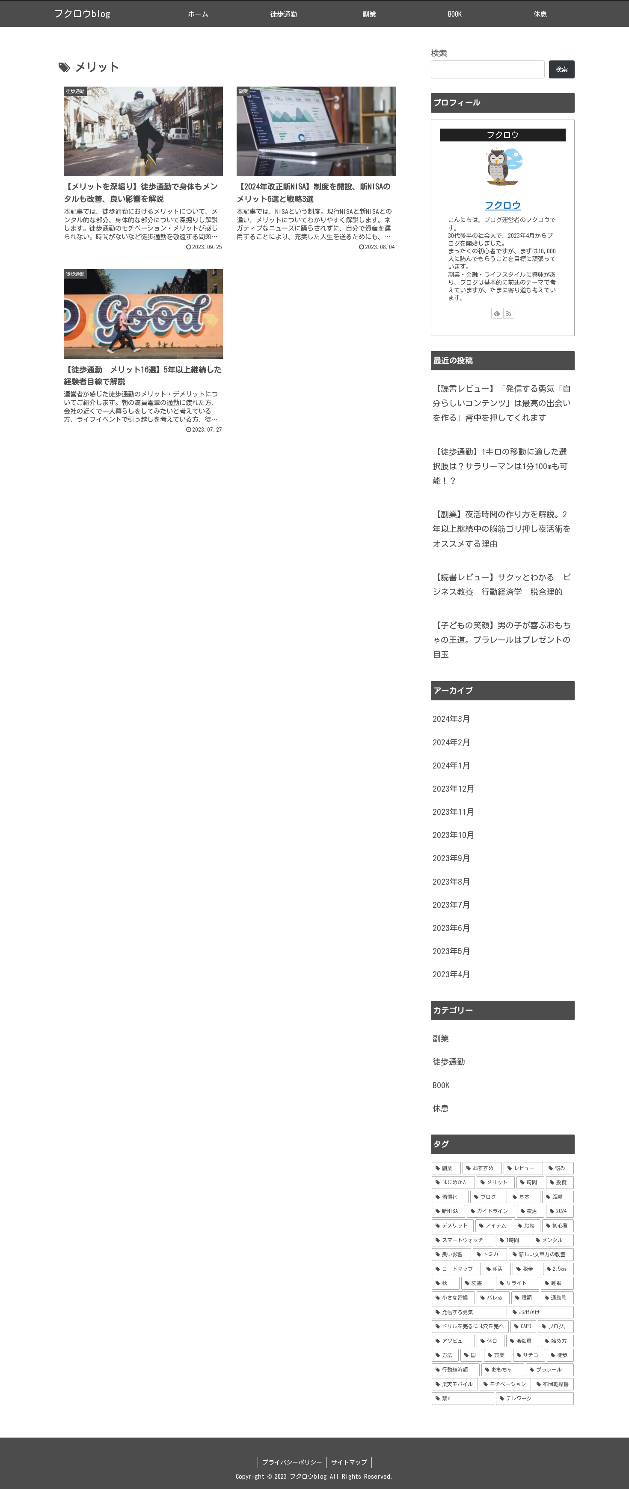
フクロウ (503, 205)
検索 (439, 53)
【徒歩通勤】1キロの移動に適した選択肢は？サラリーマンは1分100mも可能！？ (500, 466)
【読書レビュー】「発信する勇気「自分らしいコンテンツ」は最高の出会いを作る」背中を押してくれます (502, 403)
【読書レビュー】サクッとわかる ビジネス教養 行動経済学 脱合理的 (502, 584)
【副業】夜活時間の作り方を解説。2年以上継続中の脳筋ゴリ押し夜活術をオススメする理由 (502, 528)
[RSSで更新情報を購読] (508, 313)
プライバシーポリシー (292, 1462)
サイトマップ (349, 1462)
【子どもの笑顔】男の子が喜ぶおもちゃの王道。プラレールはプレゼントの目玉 (502, 639)
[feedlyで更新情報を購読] (496, 313)
